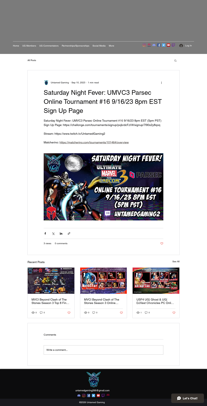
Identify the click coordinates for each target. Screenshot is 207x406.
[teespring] (149, 45)
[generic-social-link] (103, 395)
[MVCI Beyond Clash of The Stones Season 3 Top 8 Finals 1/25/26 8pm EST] (51, 281)
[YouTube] (168, 45)
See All (176, 261)
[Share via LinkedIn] (61, 233)
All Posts (31, 60)
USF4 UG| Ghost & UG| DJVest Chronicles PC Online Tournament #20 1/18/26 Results (155, 301)
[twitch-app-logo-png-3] (173, 45)
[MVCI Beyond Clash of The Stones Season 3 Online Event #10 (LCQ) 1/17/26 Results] (103, 281)
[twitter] (93, 395)
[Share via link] (69, 233)
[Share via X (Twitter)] (53, 233)
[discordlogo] (154, 45)
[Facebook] (158, 45)
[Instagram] (144, 45)
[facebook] (88, 395)
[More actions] (161, 82)
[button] (175, 60)
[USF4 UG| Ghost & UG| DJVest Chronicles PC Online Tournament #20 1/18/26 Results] (156, 281)
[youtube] (98, 395)
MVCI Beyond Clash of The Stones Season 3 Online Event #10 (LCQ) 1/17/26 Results (101, 301)
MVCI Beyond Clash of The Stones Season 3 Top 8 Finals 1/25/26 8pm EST (51, 301)
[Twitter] (163, 45)
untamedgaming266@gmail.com (92, 390)
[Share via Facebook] (45, 233)
